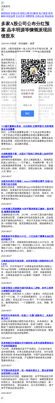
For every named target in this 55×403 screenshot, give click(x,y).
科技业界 (10, 16)
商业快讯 (49, 16)
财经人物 (24, 13)
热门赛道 (43, 13)
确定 (27, 113)
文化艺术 (20, 16)
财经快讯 (5, 13)
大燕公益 (39, 16)
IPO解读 (34, 13)
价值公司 (15, 13)
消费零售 (29, 16)
